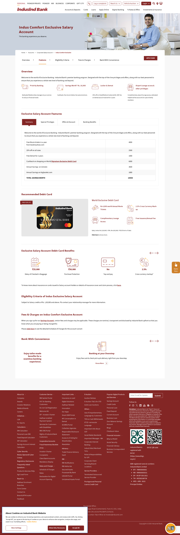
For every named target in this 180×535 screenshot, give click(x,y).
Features (42, 60)
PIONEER (45, 3)
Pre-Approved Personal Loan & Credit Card (92, 483)
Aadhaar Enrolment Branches (24, 484)
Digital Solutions (68, 401)
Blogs (109, 428)
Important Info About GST (92, 430)
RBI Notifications (68, 463)
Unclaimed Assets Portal (71, 479)
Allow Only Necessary (57, 528)
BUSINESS (60, 3)
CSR (18, 419)
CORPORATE (70, 3)
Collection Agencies (69, 428)
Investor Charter (46, 451)
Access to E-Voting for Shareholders (70, 439)
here (119, 285)
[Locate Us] (157, 3)
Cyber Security (22, 451)
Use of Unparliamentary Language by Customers (93, 414)
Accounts (31, 53)
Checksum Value (113, 431)
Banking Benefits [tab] (89, 122)
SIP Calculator (22, 441)
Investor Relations (23, 405)
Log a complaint (100, 3)
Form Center (21, 488)
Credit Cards (111, 404)
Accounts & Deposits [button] (72, 9)
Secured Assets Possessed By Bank (69, 471)
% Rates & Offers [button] (133, 9)
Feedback (20, 499)
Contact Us (21, 492)
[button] (161, 3)
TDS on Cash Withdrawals (93, 419)
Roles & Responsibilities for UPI (93, 456)
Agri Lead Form (22, 474)
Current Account (113, 415)
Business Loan (112, 418)
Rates (42, 473)
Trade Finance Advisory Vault (70, 453)
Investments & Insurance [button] (152, 9)
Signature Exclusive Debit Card (64, 161)
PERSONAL (21, 3)
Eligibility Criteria (62, 60)
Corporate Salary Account (45, 53)
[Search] (154, 3)
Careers (20, 412)
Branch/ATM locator (24, 495)
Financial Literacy (113, 446)
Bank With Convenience (109, 60)
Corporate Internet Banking (91, 443)
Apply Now (150, 58)
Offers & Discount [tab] (68, 122)
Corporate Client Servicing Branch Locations (90, 464)
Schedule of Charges (47, 469)
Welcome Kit (44, 411)
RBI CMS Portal (45, 431)
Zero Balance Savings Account (114, 423)
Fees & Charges (84, 60)
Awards (20, 401)
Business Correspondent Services (116, 450)
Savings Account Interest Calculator (26, 446)
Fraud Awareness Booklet (49, 444)
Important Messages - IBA (93, 438)
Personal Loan (112, 408)
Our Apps (65, 412)
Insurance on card (68, 398)
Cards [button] (86, 9)
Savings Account (47, 320)
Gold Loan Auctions (91, 405)
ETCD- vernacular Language (90, 424)
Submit (158, 395)
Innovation (66, 408)
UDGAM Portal (67, 476)
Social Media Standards (92, 435)
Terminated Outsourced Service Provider (93, 476)
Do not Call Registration (48, 408)
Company (20, 398)
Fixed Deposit (112, 411)
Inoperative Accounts (47, 441)
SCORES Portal (67, 425)
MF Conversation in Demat (69, 420)
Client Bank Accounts (47, 458)
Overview (26, 60)
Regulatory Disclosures (25, 461)
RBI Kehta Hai (67, 466)
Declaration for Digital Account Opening (47, 478)
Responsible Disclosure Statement (70, 433)
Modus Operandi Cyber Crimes (25, 456)
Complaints (44, 455)
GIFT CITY (80, 3)
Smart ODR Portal (68, 415)
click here (31, 329)
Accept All (75, 528)
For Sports (21, 423)
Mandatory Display (46, 462)
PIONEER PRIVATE (34, 3)
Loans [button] (93, 9)
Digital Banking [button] (118, 9)
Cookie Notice (32, 522)
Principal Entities (136, 484)
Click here (95, 235)
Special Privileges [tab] (47, 122)
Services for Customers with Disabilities (48, 426)
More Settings (16, 528)
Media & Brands (22, 408)
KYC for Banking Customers (45, 403)
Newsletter (66, 444)
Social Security (112, 442)
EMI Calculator (22, 431)
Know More (100, 363)
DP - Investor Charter (47, 415)
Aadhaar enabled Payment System (46, 419)
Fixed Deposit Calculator (26, 437)
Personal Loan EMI (24, 434)
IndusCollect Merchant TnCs (92, 449)
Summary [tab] (29, 122)
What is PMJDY (112, 439)
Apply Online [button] (104, 9)
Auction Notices (90, 398)
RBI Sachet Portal (46, 398)
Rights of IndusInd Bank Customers (48, 435)
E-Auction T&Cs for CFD (92, 401)
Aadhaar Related (68, 405)
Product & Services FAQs (26, 471)
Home (23, 53)
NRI (52, 3)
